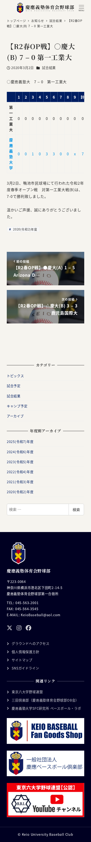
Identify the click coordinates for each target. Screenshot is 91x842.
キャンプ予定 (17, 406)
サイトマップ (22, 660)
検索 (76, 509)
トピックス (15, 375)
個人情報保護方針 (25, 651)
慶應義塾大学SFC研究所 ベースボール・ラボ (46, 708)
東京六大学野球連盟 (27, 691)
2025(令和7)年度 (20, 441)
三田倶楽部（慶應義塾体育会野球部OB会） (45, 700)
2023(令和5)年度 (20, 461)
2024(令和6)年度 (20, 451)
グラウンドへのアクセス (30, 643)
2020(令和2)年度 (24, 229)
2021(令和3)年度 (20, 481)
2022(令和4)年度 (20, 471)
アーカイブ (15, 416)
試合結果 (49, 67)
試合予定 (14, 385)
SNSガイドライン (25, 668)
